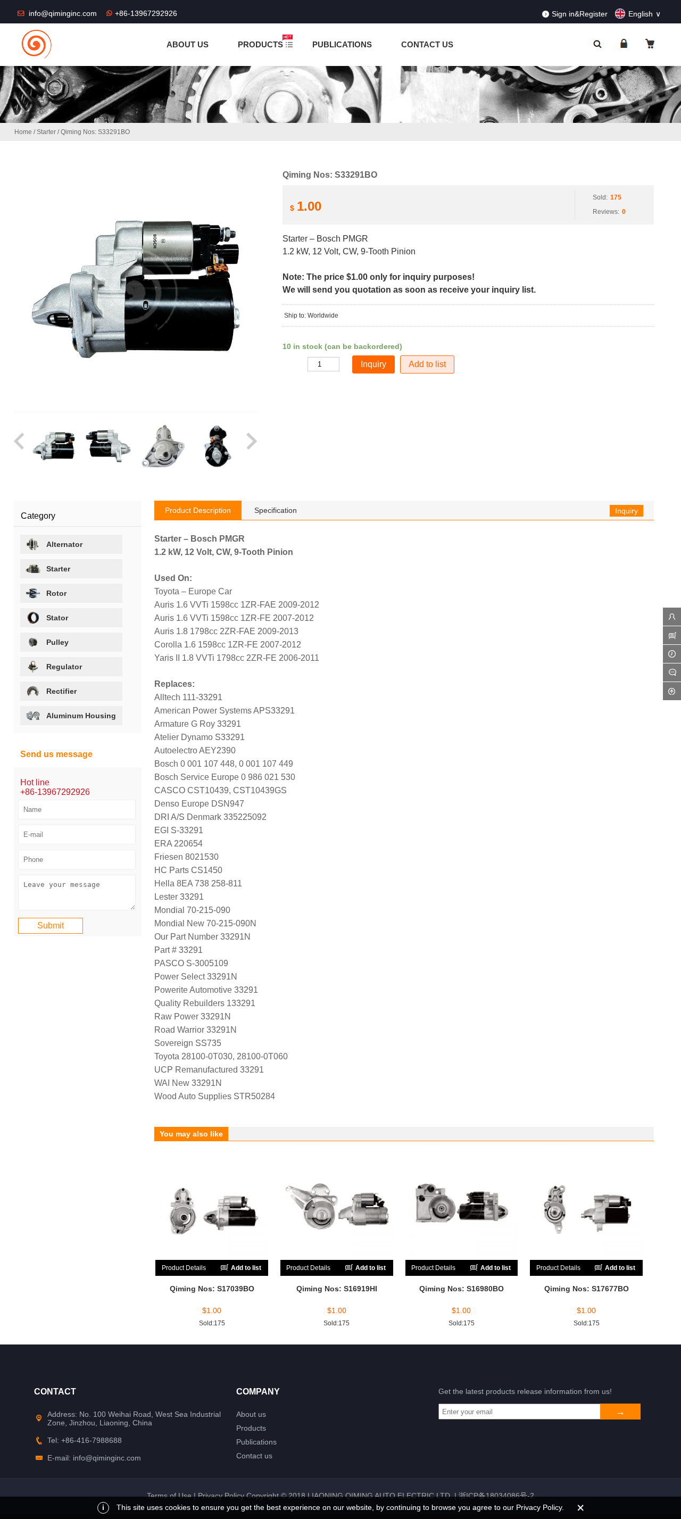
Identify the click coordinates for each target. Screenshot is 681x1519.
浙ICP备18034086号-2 (496, 1495)
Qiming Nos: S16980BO (461, 1288)
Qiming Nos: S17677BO (586, 1288)
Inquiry (626, 511)
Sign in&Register (580, 14)
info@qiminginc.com (64, 13)
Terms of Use (169, 1495)
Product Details (184, 1268)
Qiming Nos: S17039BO (212, 1288)
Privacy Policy (221, 1495)
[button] (20, 446)
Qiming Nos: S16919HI (336, 1288)
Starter (46, 132)
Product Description (198, 510)
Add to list (427, 364)
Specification (275, 510)
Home (23, 132)
